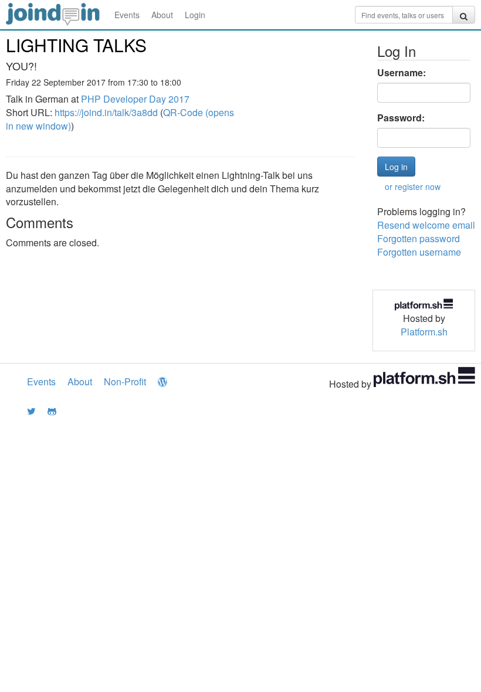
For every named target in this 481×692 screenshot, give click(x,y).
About (162, 15)
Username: (401, 72)
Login (195, 15)
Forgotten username (419, 252)
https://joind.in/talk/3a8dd (106, 112)
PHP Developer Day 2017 (135, 99)
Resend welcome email (426, 225)
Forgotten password (418, 238)
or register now (413, 186)
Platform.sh (424, 331)
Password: (401, 117)
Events (127, 15)
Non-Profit (125, 381)
